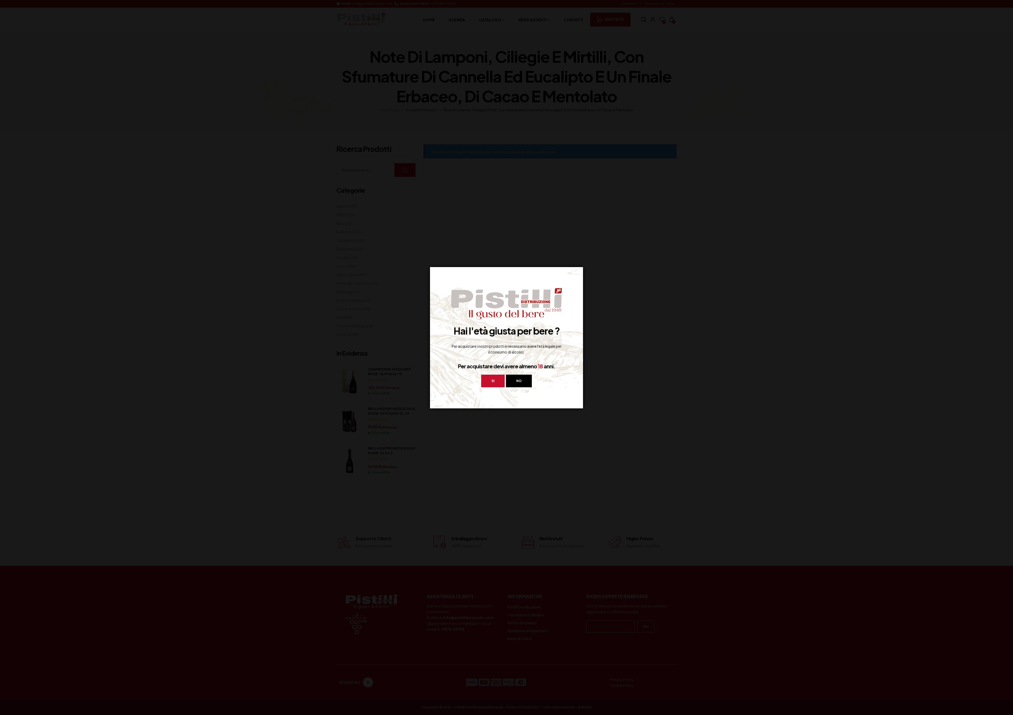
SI (492, 381)
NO (519, 381)
